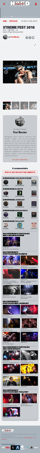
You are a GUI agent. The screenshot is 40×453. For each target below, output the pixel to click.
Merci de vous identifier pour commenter (20, 172)
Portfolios (13, 21)
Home (5, 21)
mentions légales (27, 438)
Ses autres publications (20, 159)
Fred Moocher (15, 37)
